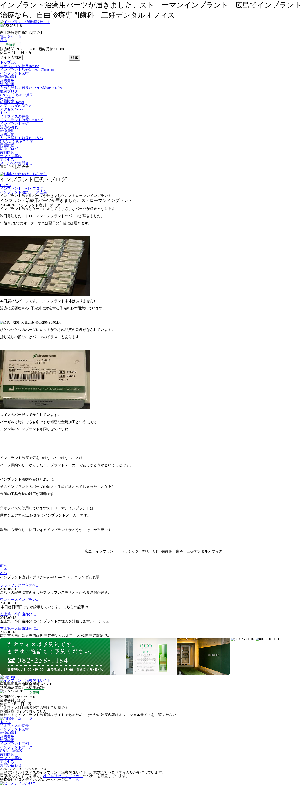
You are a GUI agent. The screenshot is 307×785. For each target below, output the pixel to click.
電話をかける (11, 36)
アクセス (12, 109)
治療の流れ (9, 77)
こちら (73, 779)
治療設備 (7, 84)
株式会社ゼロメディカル (63, 776)
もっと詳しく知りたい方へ (31, 87)
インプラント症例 (14, 743)
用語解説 (7, 98)
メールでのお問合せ (16, 163)
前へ (3, 566)
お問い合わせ (11, 765)
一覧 (3, 569)
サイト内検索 (11, 57)
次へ (3, 573)
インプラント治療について (27, 69)
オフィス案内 (15, 105)
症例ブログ (9, 91)
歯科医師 (12, 102)
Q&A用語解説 (11, 751)
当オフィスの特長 (19, 66)
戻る (3, 40)
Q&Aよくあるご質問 (16, 95)
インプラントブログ (16, 747)
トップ (8, 62)
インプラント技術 (14, 73)
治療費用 (7, 80)
